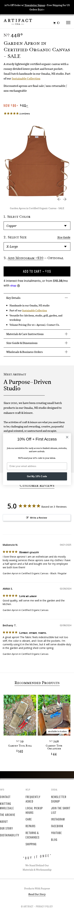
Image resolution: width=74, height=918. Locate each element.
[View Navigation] (68, 21)
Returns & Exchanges (33, 834)
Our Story (6, 828)
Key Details (13, 298)
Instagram (58, 819)
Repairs (31, 826)
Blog (54, 839)
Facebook (57, 826)
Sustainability (9, 835)
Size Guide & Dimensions (22, 343)
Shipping (31, 844)
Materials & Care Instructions (25, 334)
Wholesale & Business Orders (24, 352)
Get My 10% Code (37, 476)
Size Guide (63, 237)
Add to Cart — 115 (37, 271)
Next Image (65, 199)
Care (29, 819)
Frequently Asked (33, 798)
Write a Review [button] (38, 517)
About (4, 821)
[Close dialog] (67, 437)
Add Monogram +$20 (25, 258)
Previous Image (59, 199)
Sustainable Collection (26, 78)
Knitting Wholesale (7, 805)
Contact (5, 796)
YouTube (56, 832)
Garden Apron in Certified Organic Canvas (25, 573)
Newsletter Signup (35, 5)
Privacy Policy (44, 906)
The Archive (7, 814)
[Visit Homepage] (18, 21)
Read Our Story (37, 894)
